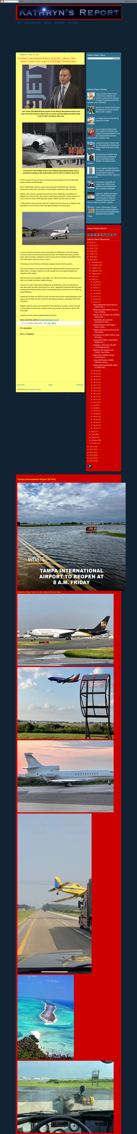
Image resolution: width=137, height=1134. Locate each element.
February (95, 440)
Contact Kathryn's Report (33, 22)
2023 (91, 242)
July (93, 276)
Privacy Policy (59, 22)
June (93, 279)
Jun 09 (95, 405)
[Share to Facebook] (53, 323)
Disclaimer (47, 22)
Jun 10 (95, 402)
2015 (91, 449)
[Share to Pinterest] (55, 323)
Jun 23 (95, 302)
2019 (91, 254)
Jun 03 (95, 422)
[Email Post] (45, 323)
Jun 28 (95, 288)
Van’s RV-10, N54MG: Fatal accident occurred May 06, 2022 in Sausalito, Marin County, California (108, 109)
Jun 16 (95, 388)
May (93, 431)
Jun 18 (95, 382)
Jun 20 (95, 376)
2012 (91, 458)
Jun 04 (95, 419)
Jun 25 (95, 296)
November (95, 265)
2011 (91, 461)
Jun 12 (95, 396)
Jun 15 (95, 391)
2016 (91, 446)
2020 (91, 251)
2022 (91, 245)
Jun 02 (95, 425)
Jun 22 (95, 371)
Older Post (79, 385)
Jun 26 (95, 293)
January (94, 443)
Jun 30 (95, 282)
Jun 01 (95, 428)
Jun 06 (95, 414)
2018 (91, 257)
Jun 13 (95, 394)
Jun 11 (95, 399)
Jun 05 (95, 416)
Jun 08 (95, 408)
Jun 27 (95, 290)
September (95, 271)
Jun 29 (95, 285)
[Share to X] (52, 323)
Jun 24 (95, 299)
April (93, 434)
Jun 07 (95, 411)
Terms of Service (73, 22)
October (94, 268)
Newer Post (21, 385)
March (94, 437)
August (94, 274)
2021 (91, 248)
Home (19, 22)
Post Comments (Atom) (33, 389)
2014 (91, 452)
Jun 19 (95, 379)
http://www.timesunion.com (49, 320)
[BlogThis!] (50, 323)
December (95, 262)
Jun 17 (95, 385)
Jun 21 (95, 373)
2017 (91, 260)
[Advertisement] (68, 38)
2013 (91, 455)
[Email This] (48, 323)
